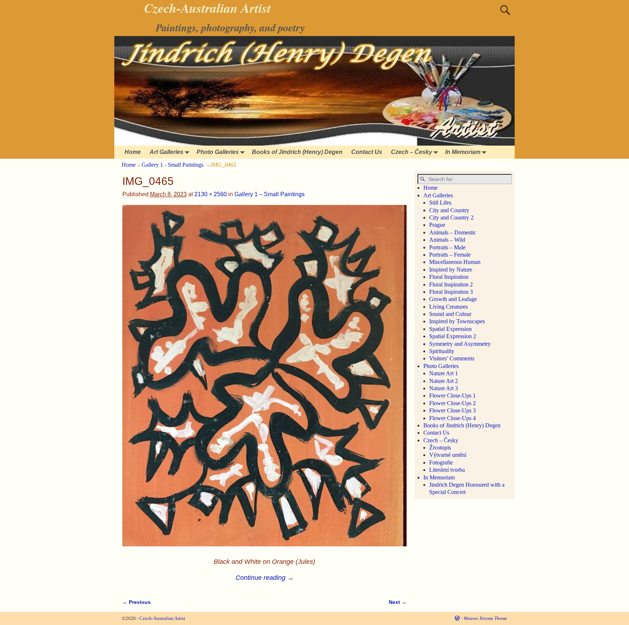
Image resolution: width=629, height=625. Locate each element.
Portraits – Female (450, 255)
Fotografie (441, 462)
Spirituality (441, 351)
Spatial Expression (450, 329)
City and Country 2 (451, 217)
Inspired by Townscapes (457, 321)
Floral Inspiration (448, 277)
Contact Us (366, 152)
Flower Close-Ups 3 (452, 410)
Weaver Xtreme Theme (485, 618)
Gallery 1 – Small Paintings (269, 194)
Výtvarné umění (447, 455)
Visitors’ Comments (451, 358)
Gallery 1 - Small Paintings (172, 165)
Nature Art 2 (443, 381)
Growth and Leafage (453, 299)
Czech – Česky (411, 152)
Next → (398, 602)
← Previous (136, 602)
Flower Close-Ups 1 (452, 395)
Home (132, 152)
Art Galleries (166, 152)
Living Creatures (448, 307)
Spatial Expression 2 (452, 336)
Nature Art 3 (443, 388)
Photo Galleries (218, 152)
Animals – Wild (447, 240)
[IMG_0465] (264, 380)
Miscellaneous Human (454, 262)
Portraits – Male (447, 247)
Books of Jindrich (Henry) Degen (297, 152)
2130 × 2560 (210, 194)
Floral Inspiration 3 (451, 292)
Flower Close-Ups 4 (452, 418)
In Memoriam (462, 152)
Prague (437, 225)
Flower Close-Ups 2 (452, 403)
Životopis (440, 447)
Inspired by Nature (450, 269)
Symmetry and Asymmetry (460, 344)
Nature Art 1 (443, 373)
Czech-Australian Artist (162, 618)
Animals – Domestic (452, 232)
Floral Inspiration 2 (451, 284)
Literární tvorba (447, 470)
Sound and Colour (450, 314)
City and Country (449, 210)
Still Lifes (440, 202)
